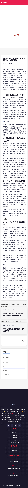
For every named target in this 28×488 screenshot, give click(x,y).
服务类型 (5, 370)
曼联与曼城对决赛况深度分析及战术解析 (13, 330)
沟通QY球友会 (7, 374)
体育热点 (5, 362)
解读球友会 (6, 358)
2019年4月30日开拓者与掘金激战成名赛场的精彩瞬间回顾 (13, 314)
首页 (9, 35)
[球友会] (14, 405)
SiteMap (14, 450)
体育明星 (5, 366)
